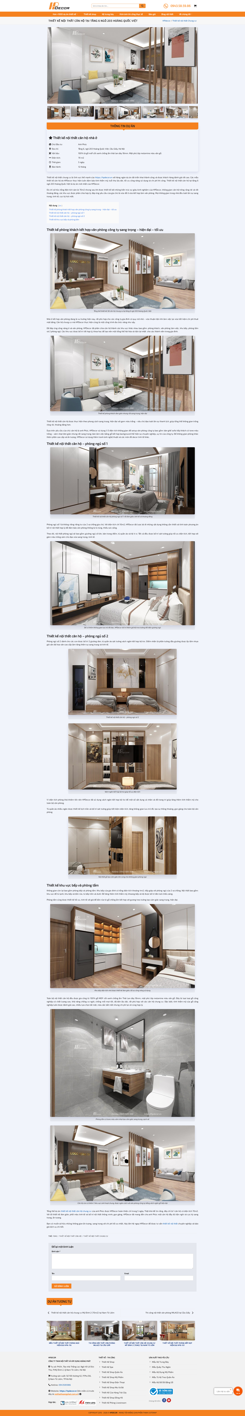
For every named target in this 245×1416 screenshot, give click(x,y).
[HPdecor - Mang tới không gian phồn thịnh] (59, 6)
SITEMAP (153, 1413)
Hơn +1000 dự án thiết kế (64, 14)
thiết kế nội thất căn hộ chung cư (76, 1211)
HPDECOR (113, 1413)
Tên (53, 1273)
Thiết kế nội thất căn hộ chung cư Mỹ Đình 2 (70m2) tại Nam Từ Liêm (82, 1312)
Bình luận (56, 1251)
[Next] (195, 1336)
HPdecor (166, 20)
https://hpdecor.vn (103, 177)
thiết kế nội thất (170, 1223)
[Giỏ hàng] (195, 6)
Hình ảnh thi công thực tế (131, 14)
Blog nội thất (167, 14)
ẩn (60, 206)
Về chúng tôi (185, 14)
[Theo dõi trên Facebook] (164, 1400)
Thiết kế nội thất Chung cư (184, 20)
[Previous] (47, 1336)
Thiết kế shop (90, 14)
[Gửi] (142, 6)
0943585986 (65, 1385)
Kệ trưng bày (108, 14)
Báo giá (152, 14)
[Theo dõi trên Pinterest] (169, 1400)
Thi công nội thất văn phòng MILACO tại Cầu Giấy (168, 1312)
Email (126, 1273)
